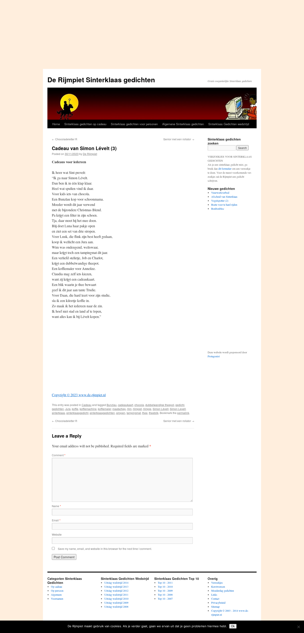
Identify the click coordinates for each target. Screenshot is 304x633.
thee (145, 413)
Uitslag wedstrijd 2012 (116, 590)
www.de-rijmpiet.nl (92, 394)
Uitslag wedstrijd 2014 (116, 582)
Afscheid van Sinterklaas (224, 196)
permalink (183, 413)
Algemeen (56, 594)
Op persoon (57, 590)
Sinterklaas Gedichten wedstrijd (228, 124)
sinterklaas (58, 413)
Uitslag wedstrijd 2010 (116, 598)
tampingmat (134, 413)
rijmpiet (137, 409)
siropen (120, 413)
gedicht (179, 405)
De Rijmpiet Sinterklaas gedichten (101, 79)
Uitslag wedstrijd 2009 (116, 602)
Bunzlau (112, 405)
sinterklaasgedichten (102, 413)
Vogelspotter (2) (219, 200)
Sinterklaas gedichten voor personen (134, 124)
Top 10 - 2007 (165, 598)
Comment (58, 455)
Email (56, 520)
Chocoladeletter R (64, 139)
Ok (233, 626)
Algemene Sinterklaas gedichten (183, 124)
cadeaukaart (125, 405)
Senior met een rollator (178, 139)
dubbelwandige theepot (159, 405)
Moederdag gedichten (222, 590)
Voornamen (57, 598)
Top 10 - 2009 (165, 590)
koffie (75, 409)
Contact (215, 598)
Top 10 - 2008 (165, 594)
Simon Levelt (178, 409)
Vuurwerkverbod (220, 192)
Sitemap (215, 606)
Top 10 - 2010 (165, 586)
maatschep (119, 409)
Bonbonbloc (217, 208)
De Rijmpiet (90, 154)
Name (56, 506)
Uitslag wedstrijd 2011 (116, 594)
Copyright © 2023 (65, 394)
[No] (298, 627)
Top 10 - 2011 (165, 582)
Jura (68, 409)
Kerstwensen (218, 586)
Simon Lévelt (160, 409)
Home (56, 124)
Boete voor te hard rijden (224, 204)
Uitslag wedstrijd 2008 (116, 606)
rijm (129, 409)
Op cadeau (56, 586)
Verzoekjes (217, 582)
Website (57, 534)
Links (214, 594)
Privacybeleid (218, 602)
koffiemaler (104, 409)
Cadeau (86, 405)
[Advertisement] (152, 33)
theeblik (153, 413)
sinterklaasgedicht (77, 413)
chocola (139, 405)
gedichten (58, 409)
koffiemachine (88, 409)
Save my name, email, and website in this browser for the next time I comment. (105, 549)
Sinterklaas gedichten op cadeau (85, 124)
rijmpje (147, 409)
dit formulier (224, 168)
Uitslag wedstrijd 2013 (116, 586)
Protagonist (214, 356)
